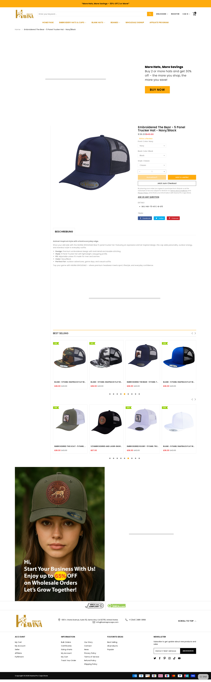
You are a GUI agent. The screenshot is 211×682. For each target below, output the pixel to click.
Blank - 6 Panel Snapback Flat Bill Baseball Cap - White (179, 446)
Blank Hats (97, 22)
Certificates (66, 646)
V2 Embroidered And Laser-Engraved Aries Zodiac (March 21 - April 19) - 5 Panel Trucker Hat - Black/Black (106, 446)
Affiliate (18, 653)
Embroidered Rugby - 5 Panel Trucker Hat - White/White (143, 446)
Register (175, 14)
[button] (192, 333)
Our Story (88, 642)
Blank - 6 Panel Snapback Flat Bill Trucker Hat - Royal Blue (143, 382)
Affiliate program (159, 22)
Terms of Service (91, 657)
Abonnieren (188, 651)
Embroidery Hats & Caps (71, 22)
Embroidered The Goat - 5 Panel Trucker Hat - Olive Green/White (70, 446)
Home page (47, 22)
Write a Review (146, 138)
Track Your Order (68, 660)
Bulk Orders (66, 642)
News (86, 649)
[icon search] (150, 14)
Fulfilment (19, 657)
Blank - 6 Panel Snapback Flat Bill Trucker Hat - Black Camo (70, 382)
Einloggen (161, 14)
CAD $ (185, 14)
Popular (110, 649)
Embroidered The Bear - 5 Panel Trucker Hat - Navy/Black (106, 382)
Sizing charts (66, 649)
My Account (20, 646)
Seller (17, 649)
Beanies (114, 22)
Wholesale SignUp (135, 22)
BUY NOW (157, 90)
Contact (88, 646)
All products (112, 646)
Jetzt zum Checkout (167, 183)
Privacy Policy (90, 653)
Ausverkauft (152, 177)
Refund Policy (90, 660)
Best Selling (112, 642)
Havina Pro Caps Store (39, 676)
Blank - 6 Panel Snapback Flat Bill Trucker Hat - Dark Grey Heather (179, 382)
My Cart (18, 642)
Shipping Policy (90, 664)
